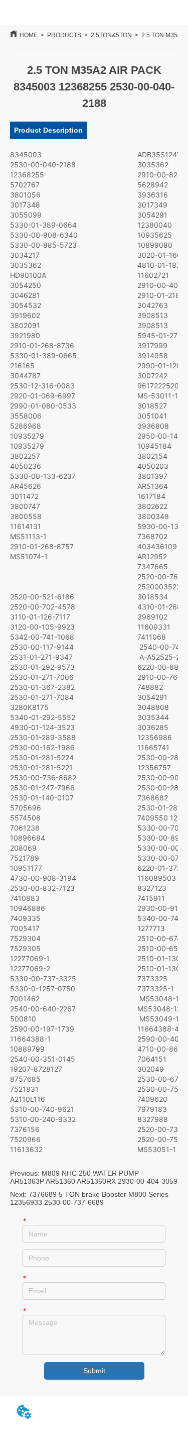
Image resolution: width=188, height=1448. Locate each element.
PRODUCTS (64, 35)
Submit (94, 1371)
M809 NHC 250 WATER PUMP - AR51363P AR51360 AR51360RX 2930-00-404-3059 (93, 1177)
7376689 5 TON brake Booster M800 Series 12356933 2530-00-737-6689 (89, 1198)
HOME (29, 35)
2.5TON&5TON (111, 35)
